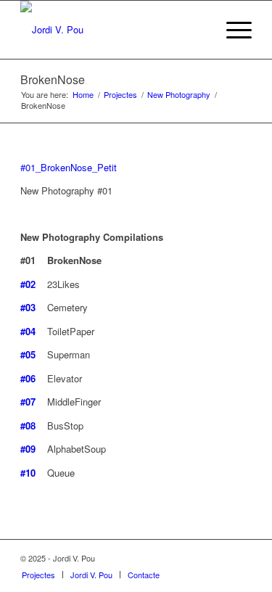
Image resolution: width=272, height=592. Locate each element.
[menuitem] (38, 574)
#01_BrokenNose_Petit (68, 167)
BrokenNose (52, 79)
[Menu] (232, 30)
